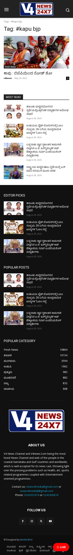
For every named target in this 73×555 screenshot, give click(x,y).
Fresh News (10, 67)
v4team (8, 78)
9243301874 (31, 495)
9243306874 (50, 495)
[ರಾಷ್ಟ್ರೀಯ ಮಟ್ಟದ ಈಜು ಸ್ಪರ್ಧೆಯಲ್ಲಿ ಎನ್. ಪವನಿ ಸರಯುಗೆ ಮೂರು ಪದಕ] (13, 172)
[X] (41, 521)
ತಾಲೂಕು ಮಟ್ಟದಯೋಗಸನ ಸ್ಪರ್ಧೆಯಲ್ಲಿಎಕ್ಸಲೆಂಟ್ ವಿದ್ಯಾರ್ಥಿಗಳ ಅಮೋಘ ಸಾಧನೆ (47, 110)
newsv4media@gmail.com (42, 486)
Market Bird (26, 539)
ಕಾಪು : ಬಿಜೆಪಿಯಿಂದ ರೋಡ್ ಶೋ (28, 73)
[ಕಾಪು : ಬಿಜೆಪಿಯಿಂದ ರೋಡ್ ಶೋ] (36, 52)
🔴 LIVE (61, 547)
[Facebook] (22, 521)
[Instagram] (32, 521)
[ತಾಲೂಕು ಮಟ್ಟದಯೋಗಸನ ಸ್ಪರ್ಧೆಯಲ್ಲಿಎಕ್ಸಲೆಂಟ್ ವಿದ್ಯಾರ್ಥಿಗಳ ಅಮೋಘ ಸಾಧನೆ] (13, 112)
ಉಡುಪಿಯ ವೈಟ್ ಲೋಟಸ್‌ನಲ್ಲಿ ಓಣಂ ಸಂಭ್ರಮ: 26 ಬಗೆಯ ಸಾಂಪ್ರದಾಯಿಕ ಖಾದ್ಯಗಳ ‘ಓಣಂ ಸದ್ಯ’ (44, 129)
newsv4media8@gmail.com (36, 491)
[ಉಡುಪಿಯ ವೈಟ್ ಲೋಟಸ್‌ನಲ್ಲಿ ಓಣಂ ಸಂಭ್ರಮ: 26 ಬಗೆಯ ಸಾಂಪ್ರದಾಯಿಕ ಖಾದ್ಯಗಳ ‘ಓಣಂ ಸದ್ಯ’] (13, 131)
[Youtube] (50, 521)
